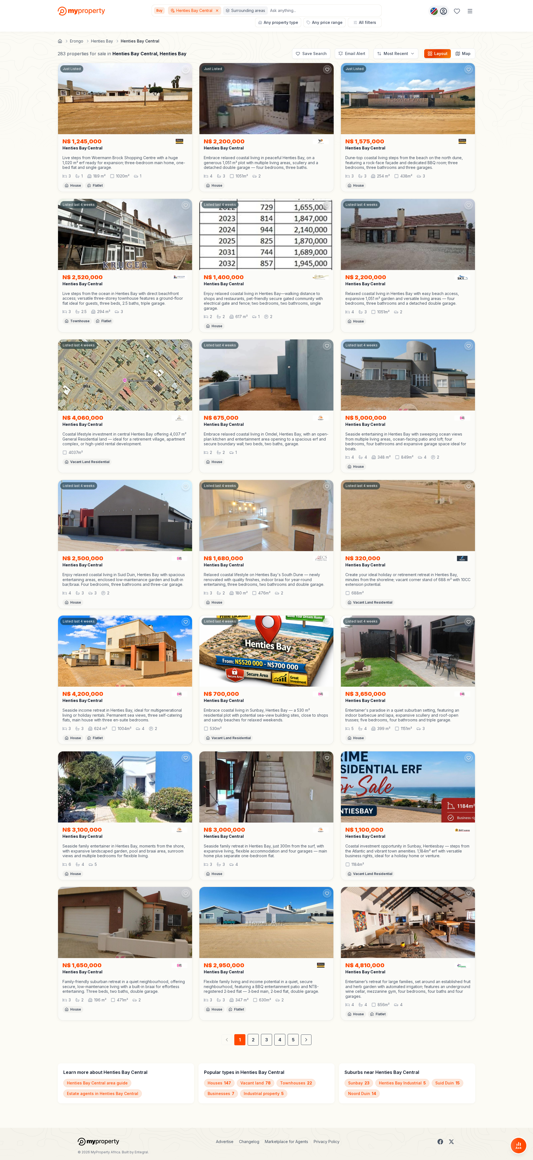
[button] (125, 162)
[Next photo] (185, 98)
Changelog (249, 1141)
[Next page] (306, 1039)
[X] (451, 1142)
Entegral (141, 1152)
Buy (159, 10)
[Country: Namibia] (438, 11)
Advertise (224, 1141)
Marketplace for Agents (286, 1141)
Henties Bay (173, 53)
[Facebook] (440, 1142)
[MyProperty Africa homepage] (98, 1142)
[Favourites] (456, 11)
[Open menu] (470, 11)
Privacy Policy (327, 1141)
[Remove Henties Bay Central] (217, 10)
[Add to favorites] (186, 69)
